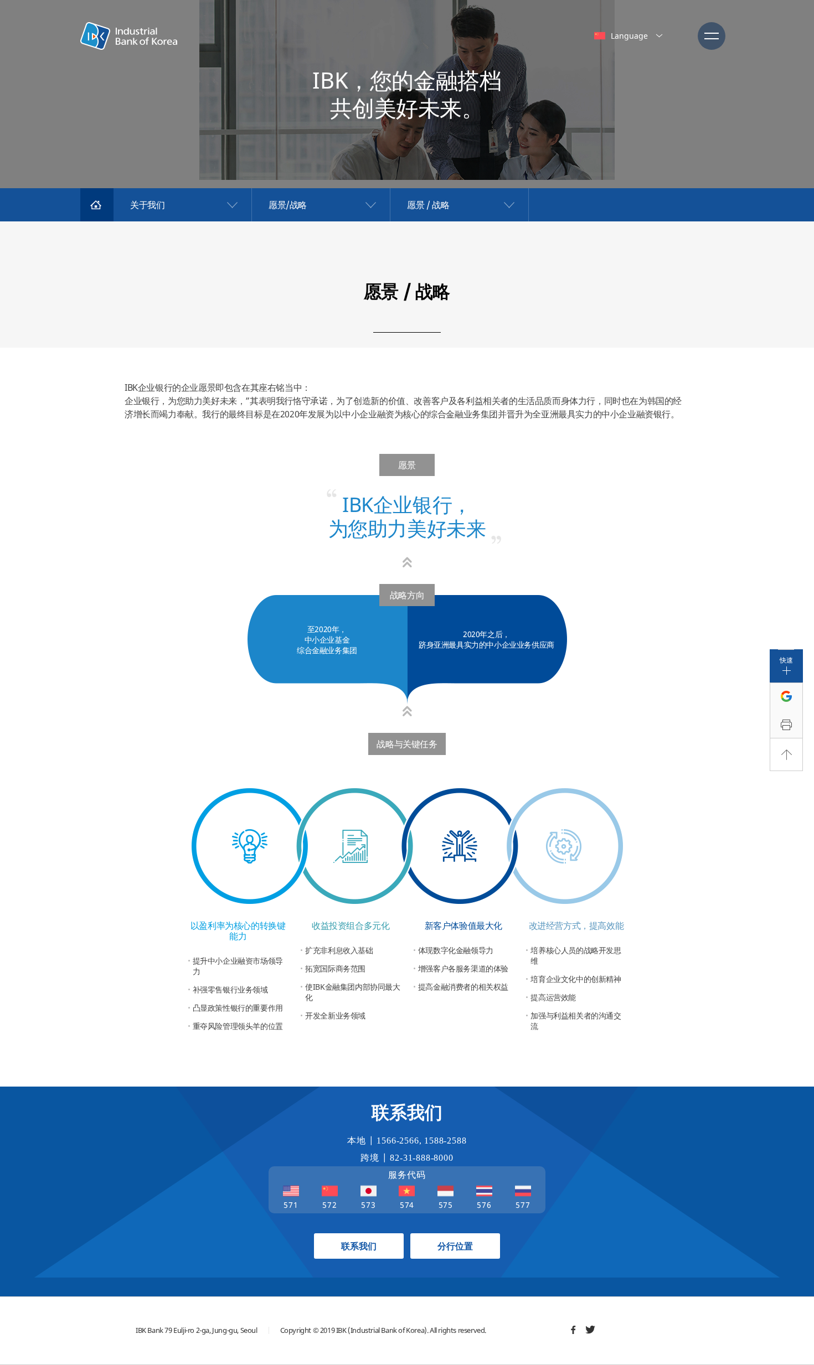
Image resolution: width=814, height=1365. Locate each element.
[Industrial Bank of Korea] (128, 36)
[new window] (573, 1330)
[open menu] (711, 36)
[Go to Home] (97, 204)
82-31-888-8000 (421, 1157)
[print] (786, 725)
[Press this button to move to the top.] (786, 754)
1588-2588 (445, 1140)
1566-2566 (398, 1140)
